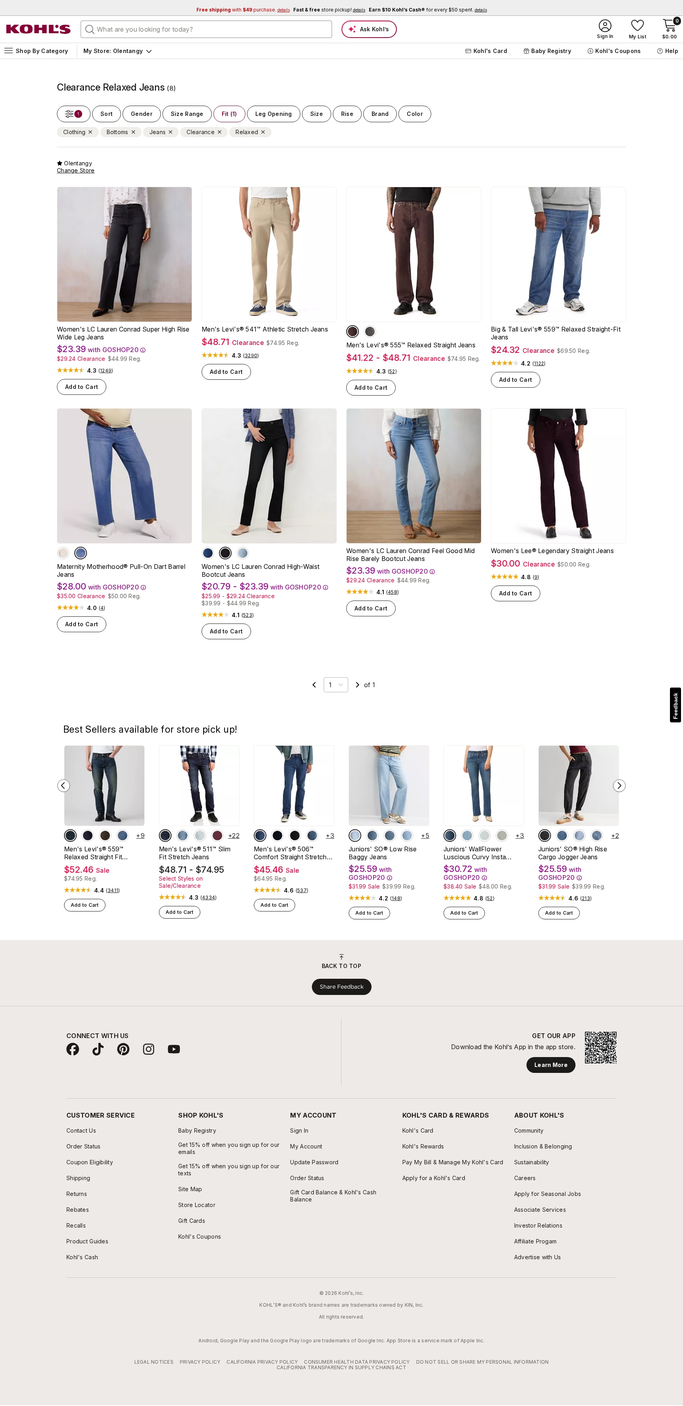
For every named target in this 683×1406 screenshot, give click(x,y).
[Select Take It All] (200, 835)
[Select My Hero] (260, 835)
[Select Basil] (502, 835)
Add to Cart (81, 386)
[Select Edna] (484, 835)
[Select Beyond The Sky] (122, 835)
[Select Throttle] (182, 835)
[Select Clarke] (449, 835)
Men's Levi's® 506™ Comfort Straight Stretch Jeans (290, 853)
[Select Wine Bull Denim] (217, 835)
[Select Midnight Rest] (277, 835)
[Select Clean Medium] (372, 835)
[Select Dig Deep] (295, 835)
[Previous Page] (314, 684)
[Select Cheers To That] (370, 331)
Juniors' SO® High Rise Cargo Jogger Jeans (572, 853)
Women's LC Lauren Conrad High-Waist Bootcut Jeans (260, 570)
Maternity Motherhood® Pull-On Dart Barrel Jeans (121, 570)
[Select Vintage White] (63, 553)
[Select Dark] (597, 835)
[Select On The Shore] (312, 835)
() (105, 370)
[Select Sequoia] (165, 835)
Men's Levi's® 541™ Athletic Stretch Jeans (265, 329)
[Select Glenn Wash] (242, 553)
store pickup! (329, 10)
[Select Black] (225, 553)
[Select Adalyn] (467, 835)
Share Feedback (342, 986)
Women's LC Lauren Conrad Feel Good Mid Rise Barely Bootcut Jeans (410, 555)
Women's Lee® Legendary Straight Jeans (552, 551)
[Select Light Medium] (355, 835)
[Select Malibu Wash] (208, 553)
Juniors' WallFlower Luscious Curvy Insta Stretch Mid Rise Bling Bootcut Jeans (475, 853)
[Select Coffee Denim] (105, 835)
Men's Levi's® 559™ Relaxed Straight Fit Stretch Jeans (94, 853)
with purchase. (243, 10)
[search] (90, 29)
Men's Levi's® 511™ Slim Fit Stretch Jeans (194, 853)
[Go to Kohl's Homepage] (38, 29)
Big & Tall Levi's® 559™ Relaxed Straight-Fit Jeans (556, 333)
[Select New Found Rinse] (87, 835)
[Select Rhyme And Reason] (70, 835)
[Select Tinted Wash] (562, 835)
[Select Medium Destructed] (407, 835)
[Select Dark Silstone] (352, 331)
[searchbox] (206, 29)
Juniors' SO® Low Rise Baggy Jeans (383, 853)
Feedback (675, 706)
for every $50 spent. (428, 10)
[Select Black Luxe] (544, 835)
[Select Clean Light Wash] (579, 835)
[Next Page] (357, 684)
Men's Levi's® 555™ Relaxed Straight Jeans (410, 345)
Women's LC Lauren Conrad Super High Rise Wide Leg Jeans (123, 333)
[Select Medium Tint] (389, 835)
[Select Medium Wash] (80, 553)
